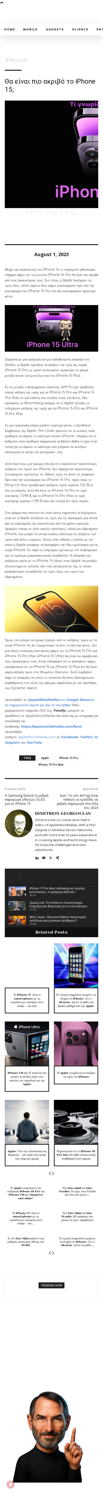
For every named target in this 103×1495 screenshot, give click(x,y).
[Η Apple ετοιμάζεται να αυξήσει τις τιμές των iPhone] (76, 1044)
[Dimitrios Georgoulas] (19, 835)
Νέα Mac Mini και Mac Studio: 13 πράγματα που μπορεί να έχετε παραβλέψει (77, 1216)
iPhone (16, 60)
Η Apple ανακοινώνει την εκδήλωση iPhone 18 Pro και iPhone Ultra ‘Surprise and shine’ (26, 1193)
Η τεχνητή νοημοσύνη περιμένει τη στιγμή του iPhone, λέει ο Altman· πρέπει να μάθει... (77, 1242)
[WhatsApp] (42, 230)
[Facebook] (9, 230)
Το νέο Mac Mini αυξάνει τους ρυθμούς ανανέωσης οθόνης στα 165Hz (25, 1242)
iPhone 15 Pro (68, 758)
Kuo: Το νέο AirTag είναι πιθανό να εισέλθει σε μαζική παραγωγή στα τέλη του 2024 (77, 801)
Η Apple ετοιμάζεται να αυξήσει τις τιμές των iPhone (76, 1074)
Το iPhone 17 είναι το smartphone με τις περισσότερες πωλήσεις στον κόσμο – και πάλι (27, 1000)
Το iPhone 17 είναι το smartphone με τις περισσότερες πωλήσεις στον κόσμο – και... (25, 1218)
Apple (45, 758)
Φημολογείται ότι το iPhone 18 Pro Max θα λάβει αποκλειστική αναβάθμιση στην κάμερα (76, 1155)
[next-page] (53, 1174)
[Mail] (44, 857)
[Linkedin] (37, 857)
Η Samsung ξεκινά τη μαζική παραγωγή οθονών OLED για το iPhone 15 (26, 799)
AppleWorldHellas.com (36, 737)
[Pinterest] (31, 230)
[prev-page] (50, 1174)
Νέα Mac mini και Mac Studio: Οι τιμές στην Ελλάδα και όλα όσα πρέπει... (77, 1191)
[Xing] (57, 857)
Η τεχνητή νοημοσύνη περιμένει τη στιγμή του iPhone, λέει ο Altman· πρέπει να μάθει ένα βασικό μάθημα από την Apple (76, 1000)
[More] (54, 230)
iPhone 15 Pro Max (51, 765)
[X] (20, 230)
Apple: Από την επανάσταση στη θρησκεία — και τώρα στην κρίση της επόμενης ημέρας (26, 1155)
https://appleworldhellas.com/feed (51, 726)
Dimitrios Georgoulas (63, 813)
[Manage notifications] (10, 1484)
